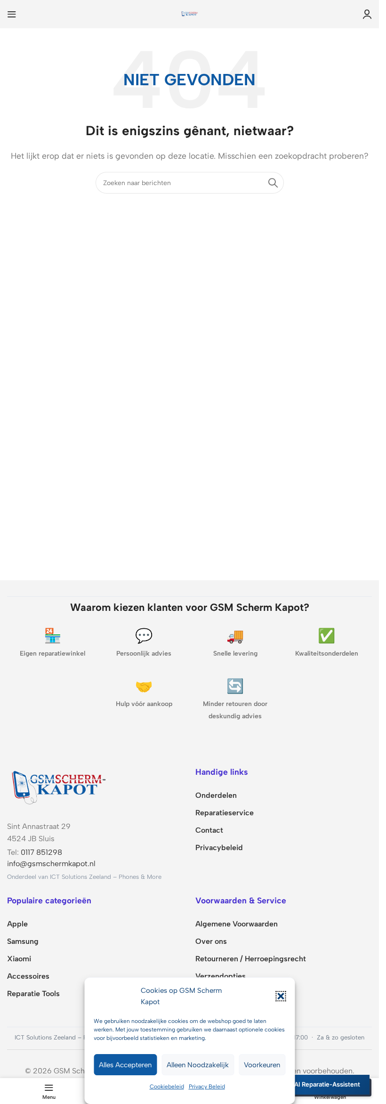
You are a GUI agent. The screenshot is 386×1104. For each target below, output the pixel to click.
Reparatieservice (224, 812)
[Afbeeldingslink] (59, 785)
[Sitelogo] (189, 13)
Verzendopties (220, 976)
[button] (280, 996)
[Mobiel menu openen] (11, 14)
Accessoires (28, 976)
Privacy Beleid (207, 1086)
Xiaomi (19, 958)
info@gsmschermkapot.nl (51, 863)
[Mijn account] (367, 14)
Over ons (211, 941)
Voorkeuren (262, 1065)
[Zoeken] (273, 183)
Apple (17, 923)
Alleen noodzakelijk (198, 1065)
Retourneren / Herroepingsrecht (250, 958)
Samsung (23, 941)
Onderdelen (216, 795)
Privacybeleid (219, 847)
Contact (209, 830)
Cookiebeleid (167, 1086)
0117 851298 (41, 852)
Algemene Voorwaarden (236, 923)
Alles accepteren (125, 1065)
